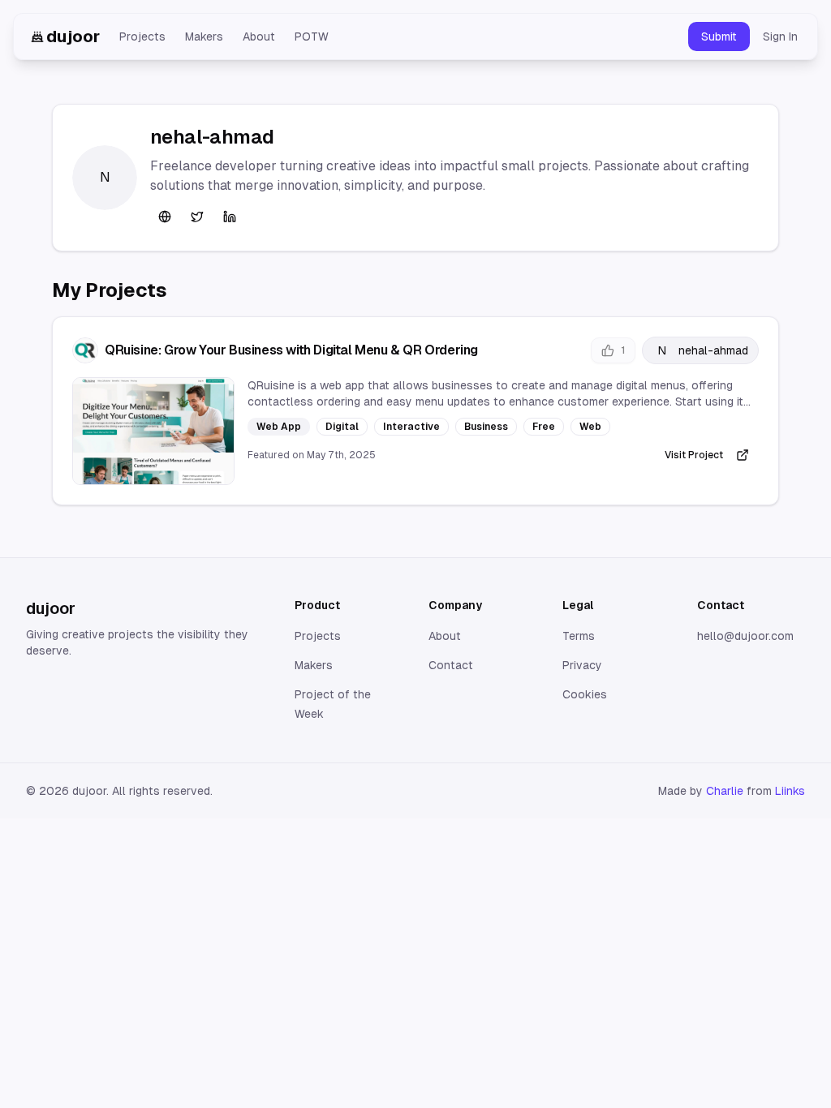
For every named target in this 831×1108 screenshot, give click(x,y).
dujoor (73, 36)
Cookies (584, 694)
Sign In (780, 36)
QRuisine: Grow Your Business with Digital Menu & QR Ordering (291, 350)
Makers (204, 36)
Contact (450, 665)
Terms (578, 635)
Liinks (790, 790)
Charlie (724, 790)
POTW (312, 36)
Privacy (582, 665)
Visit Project (694, 455)
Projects (142, 36)
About (259, 36)
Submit (719, 36)
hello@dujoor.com (745, 635)
